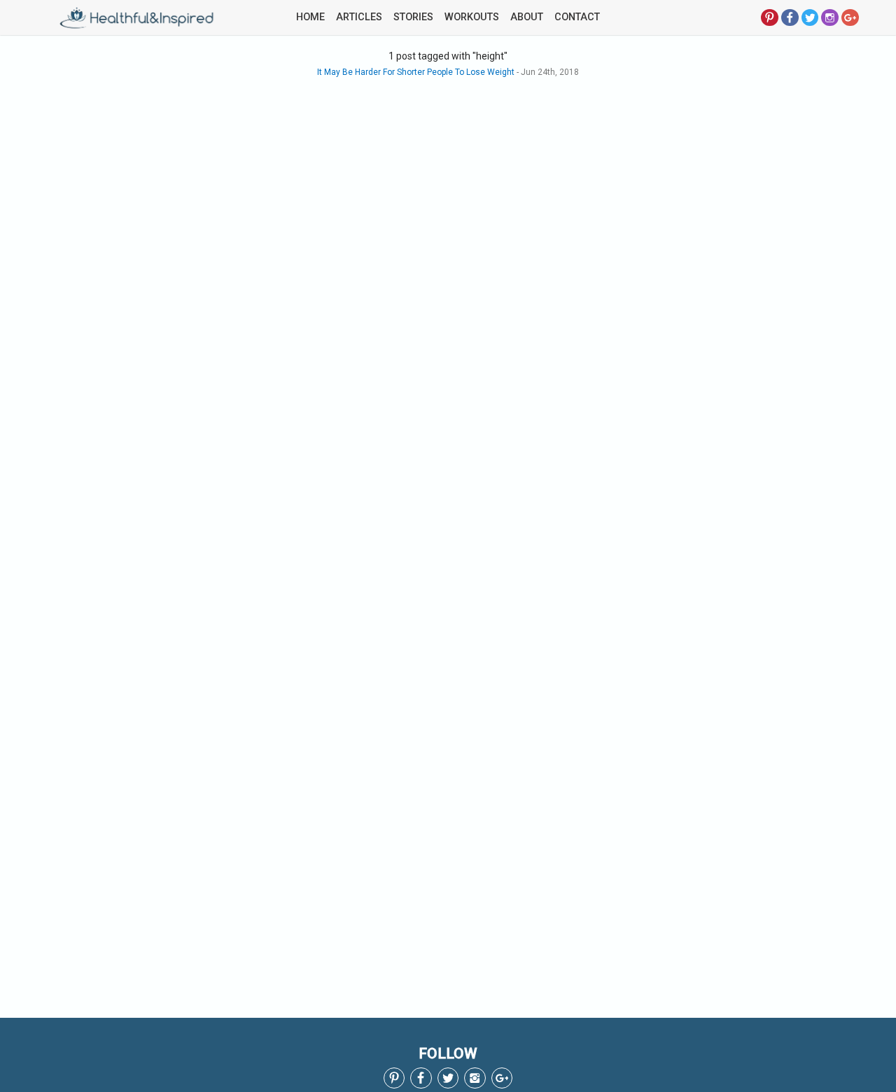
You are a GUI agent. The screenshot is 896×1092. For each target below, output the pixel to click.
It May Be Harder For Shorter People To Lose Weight (415, 72)
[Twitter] (810, 16)
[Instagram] (830, 16)
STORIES (413, 17)
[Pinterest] (769, 16)
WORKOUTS (471, 17)
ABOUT (526, 17)
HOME (310, 17)
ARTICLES (359, 17)
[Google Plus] (850, 16)
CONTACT (577, 17)
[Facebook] (790, 16)
